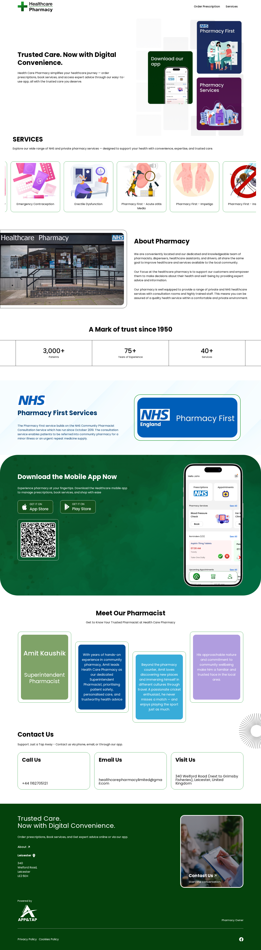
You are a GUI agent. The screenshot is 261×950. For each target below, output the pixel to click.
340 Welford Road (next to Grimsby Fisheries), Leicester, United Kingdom (206, 779)
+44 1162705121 (35, 783)
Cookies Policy (49, 939)
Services (232, 6)
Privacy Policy (27, 939)
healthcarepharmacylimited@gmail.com (130, 781)
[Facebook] (241, 939)
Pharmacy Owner (232, 920)
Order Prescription (207, 6)
